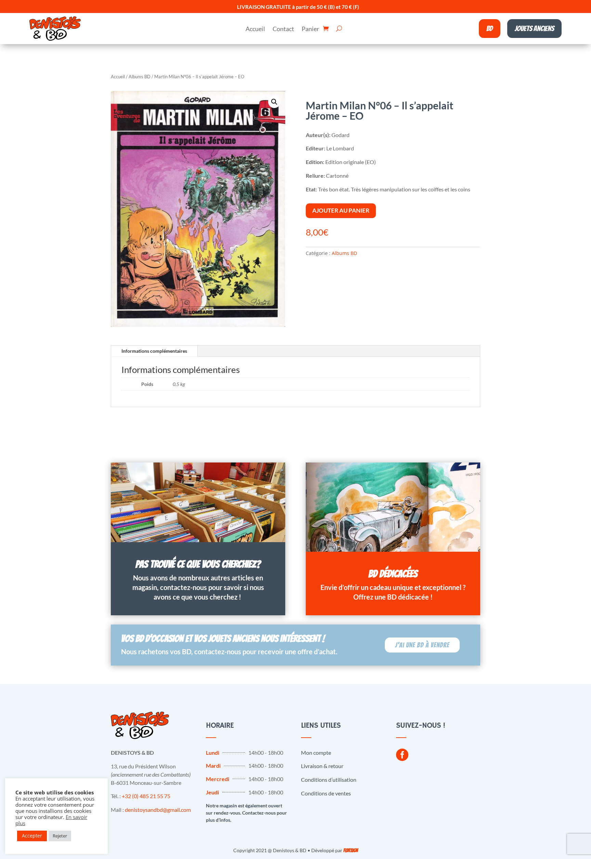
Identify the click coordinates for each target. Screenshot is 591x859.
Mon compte (316, 752)
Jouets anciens (534, 28)
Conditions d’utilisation (328, 779)
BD (489, 28)
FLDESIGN (350, 850)
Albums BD (139, 76)
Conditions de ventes (326, 793)
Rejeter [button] (60, 836)
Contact (283, 29)
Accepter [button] (32, 835)
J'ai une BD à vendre (422, 645)
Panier (310, 29)
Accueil (255, 29)
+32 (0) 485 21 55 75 (146, 796)
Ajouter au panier (340, 210)
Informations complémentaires (154, 351)
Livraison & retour (322, 766)
